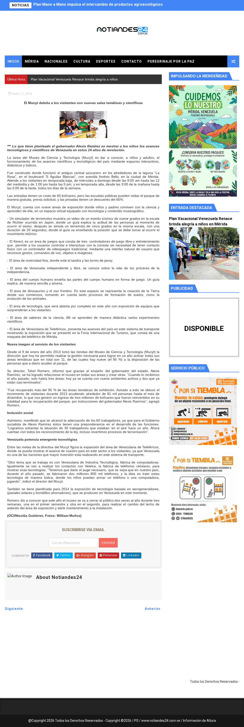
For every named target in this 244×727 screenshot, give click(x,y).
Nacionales (56, 61)
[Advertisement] (204, 571)
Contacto (131, 61)
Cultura (81, 61)
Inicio (13, 61)
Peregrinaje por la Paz (171, 61)
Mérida (32, 61)
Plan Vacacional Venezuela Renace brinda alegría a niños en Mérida (94, 5)
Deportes (106, 61)
